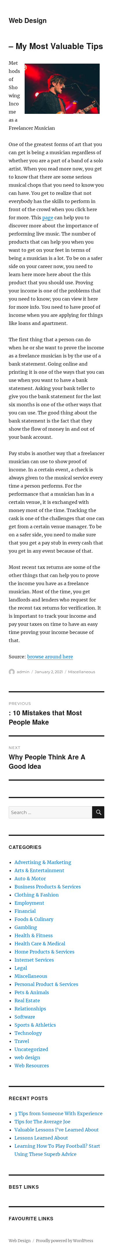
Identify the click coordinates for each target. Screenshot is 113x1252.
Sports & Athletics (35, 1025)
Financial (25, 911)
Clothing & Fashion (36, 895)
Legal (20, 968)
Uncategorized (31, 1049)
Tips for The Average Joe (42, 1122)
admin (23, 671)
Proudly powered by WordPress (64, 1240)
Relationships (30, 1009)
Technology (28, 1033)
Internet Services (34, 960)
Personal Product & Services (46, 984)
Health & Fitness (33, 935)
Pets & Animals (31, 992)
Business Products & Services (47, 887)
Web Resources (31, 1065)
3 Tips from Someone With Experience (58, 1113)
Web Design (28, 20)
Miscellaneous (81, 671)
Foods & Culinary (33, 919)
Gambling (25, 927)
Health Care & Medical (39, 943)
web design (27, 1057)
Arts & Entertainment (39, 870)
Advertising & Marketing (42, 862)
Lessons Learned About (41, 1138)
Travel (21, 1041)
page (47, 217)
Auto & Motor (30, 878)
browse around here (50, 657)
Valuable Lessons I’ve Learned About (56, 1130)
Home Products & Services (44, 952)
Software (24, 1017)
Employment (29, 903)
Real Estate (27, 1000)
